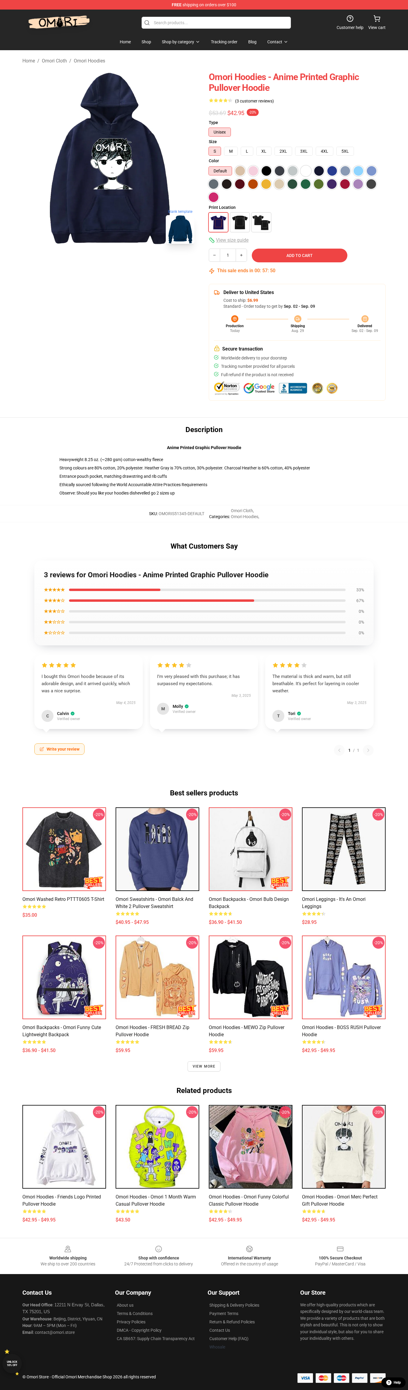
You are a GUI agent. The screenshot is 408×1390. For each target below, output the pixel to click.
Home (28, 61)
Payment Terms (223, 1313)
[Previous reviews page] (339, 750)
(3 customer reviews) (254, 101)
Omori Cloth (54, 61)
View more (204, 1066)
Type (213, 122)
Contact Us (219, 1330)
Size (213, 141)
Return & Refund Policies (232, 1321)
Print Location (222, 207)
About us (125, 1305)
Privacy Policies (131, 1321)
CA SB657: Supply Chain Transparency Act (156, 1338)
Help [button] (397, 1382)
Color (214, 160)
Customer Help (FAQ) (229, 1338)
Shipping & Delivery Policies (234, 1305)
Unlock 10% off (12, 1363)
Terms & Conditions (135, 1313)
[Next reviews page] (368, 750)
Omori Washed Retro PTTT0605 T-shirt (63, 899)
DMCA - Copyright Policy (139, 1330)
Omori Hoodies (89, 61)
